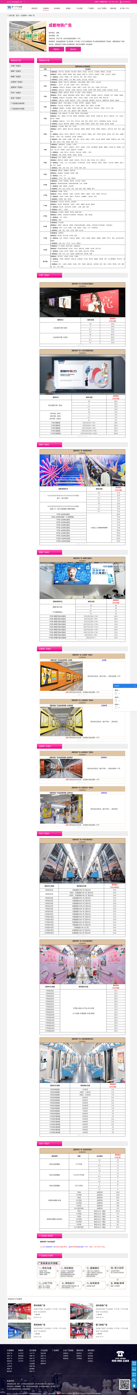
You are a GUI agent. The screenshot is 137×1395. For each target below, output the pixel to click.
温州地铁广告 (101, 1305)
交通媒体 (24, 15)
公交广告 (9, 1363)
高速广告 (9, 1369)
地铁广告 (32, 15)
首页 (17, 15)
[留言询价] (134, 1374)
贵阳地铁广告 (39, 1325)
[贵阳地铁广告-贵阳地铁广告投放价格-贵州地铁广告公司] (19, 1331)
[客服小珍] (134, 1369)
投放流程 (90, 1356)
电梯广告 (32, 1356)
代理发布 (65, 1356)
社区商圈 (32, 1363)
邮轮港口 (9, 1371)
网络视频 (20, 1356)
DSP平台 (20, 1353)
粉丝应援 (43, 1353)
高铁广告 (9, 1358)
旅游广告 (43, 1356)
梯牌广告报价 (16, 71)
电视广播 (32, 1366)
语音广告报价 (16, 98)
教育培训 (43, 1363)
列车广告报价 (16, 93)
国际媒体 (32, 1369)
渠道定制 (65, 1358)
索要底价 (56, 49)
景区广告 (32, 1371)
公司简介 (90, 1353)
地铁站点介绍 (16, 60)
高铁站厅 (9, 1361)
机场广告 (9, 1353)
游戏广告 (43, 1361)
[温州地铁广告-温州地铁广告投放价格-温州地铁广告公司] (81, 1311)
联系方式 (90, 1358)
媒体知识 (79, 1356)
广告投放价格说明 (17, 103)
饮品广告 (43, 1358)
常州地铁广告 (39, 1305)
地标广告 (32, 1358)
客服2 (117, 697)
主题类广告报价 (17, 82)
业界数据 (79, 1358)
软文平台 (20, 1358)
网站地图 (98, 1393)
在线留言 (90, 1361)
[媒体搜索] (134, 1380)
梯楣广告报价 (16, 76)
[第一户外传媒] (15, 8)
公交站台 (9, 1366)
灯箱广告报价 (16, 66)
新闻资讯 (79, 1353)
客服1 (117, 690)
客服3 (117, 704)
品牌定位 (65, 1353)
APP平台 (20, 1361)
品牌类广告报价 (17, 87)
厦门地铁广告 (101, 1325)
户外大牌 (32, 1361)
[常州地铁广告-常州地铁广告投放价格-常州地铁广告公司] (19, 1311)
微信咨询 (73, 49)
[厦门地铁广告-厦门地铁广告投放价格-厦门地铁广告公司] (81, 1331)
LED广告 (31, 1353)
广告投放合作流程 (17, 109)
